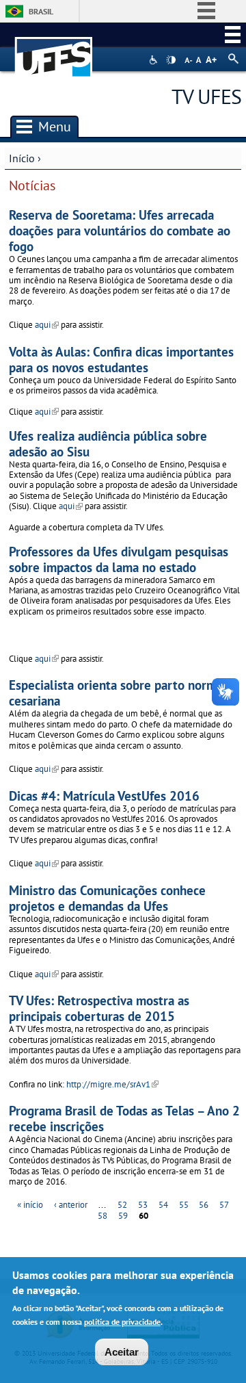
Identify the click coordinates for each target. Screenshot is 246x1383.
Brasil (41, 11)
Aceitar (122, 1352)
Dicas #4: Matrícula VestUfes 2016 (104, 795)
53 (143, 1205)
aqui (47, 325)
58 (102, 1216)
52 (122, 1205)
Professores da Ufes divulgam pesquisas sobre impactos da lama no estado (118, 559)
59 (123, 1216)
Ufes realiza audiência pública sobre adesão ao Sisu (108, 443)
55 (184, 1205)
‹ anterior (70, 1205)
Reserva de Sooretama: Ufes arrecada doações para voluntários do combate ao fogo (119, 230)
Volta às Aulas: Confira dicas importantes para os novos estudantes (121, 359)
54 (163, 1205)
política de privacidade (122, 1322)
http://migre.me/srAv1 (112, 1084)
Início (22, 158)
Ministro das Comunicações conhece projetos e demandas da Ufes (107, 897)
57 (224, 1205)
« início (30, 1205)
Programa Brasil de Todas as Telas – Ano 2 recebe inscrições (124, 1118)
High (171, 60)
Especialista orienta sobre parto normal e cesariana (123, 692)
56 (203, 1205)
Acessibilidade (155, 59)
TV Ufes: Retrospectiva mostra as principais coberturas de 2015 (99, 1008)
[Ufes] (54, 50)
